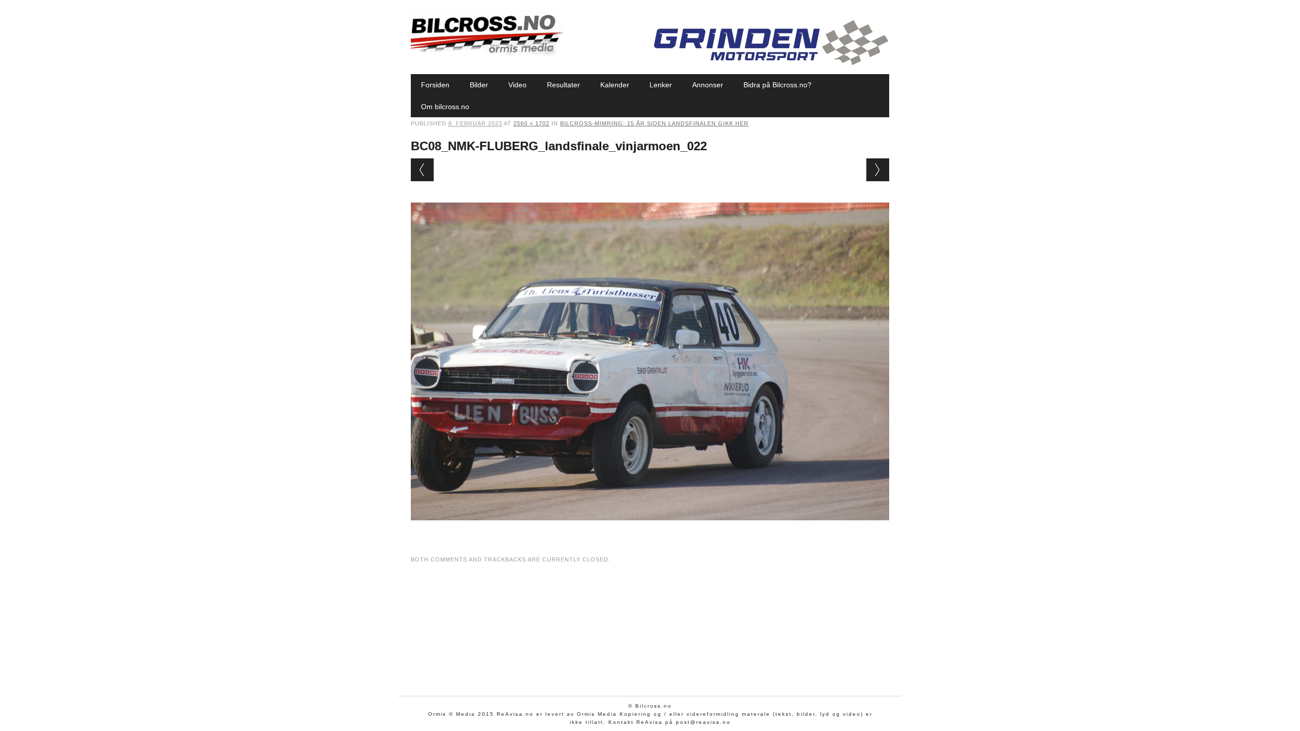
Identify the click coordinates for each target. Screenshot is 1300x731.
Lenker (660, 85)
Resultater (563, 85)
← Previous (422, 169)
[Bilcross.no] (487, 53)
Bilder (479, 85)
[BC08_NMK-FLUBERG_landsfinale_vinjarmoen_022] (650, 530)
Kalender (614, 85)
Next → (877, 169)
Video (517, 85)
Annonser (707, 85)
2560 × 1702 (531, 123)
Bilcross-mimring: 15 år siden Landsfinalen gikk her (654, 123)
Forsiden (435, 85)
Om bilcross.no (445, 107)
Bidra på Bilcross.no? (777, 85)
